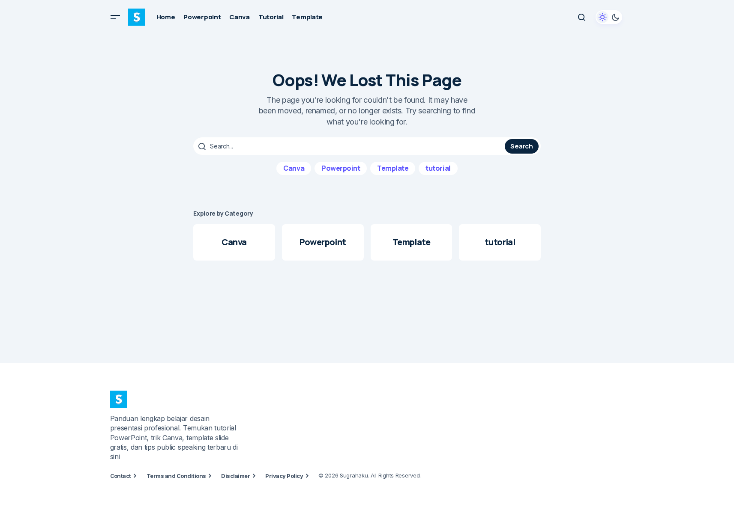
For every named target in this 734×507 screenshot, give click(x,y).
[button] (115, 17)
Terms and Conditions (176, 475)
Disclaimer (235, 475)
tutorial (437, 168)
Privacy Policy (284, 475)
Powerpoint (340, 168)
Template (392, 168)
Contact (120, 475)
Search (521, 146)
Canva (293, 168)
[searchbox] (350, 146)
